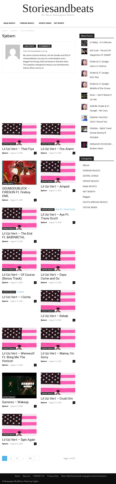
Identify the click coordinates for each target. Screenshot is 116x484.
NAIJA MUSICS (9, 23)
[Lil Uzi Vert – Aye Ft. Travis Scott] (58, 209)
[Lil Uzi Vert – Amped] (58, 172)
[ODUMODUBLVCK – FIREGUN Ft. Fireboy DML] (19, 173)
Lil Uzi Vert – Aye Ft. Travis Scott (55, 216)
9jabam (5, 153)
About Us (26, 476)
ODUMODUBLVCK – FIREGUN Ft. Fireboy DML (16, 192)
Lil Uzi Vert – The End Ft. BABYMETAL (17, 235)
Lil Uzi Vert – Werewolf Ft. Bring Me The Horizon (18, 357)
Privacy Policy (53, 476)
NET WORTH (59, 23)
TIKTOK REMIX (90, 207)
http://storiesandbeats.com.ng (35, 51)
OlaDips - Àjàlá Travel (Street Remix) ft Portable (101, 133)
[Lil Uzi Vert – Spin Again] (19, 425)
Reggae (86, 196)
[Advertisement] (38, 101)
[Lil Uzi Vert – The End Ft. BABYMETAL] (19, 219)
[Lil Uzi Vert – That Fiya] (19, 134)
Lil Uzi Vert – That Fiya (18, 149)
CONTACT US (38, 476)
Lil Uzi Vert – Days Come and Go (53, 276)
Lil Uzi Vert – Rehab (54, 316)
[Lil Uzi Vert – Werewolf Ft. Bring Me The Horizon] (19, 339)
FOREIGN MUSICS (27, 23)
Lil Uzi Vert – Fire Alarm (57, 149)
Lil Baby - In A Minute (100, 42)
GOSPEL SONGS (45, 23)
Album (86, 165)
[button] (110, 23)
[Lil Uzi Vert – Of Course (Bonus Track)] (19, 260)
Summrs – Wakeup (15, 402)
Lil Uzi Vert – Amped (55, 186)
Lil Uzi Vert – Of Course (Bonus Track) (18, 276)
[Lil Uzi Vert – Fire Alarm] (58, 134)
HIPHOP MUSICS (9, 144)
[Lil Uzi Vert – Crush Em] (58, 384)
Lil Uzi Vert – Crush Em (57, 398)
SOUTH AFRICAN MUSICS (95, 202)
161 (30, 458)
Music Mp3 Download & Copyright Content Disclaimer (84, 476)
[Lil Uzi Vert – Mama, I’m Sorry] (58, 339)
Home (4, 30)
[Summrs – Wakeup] (19, 385)
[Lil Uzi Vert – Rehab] (58, 301)
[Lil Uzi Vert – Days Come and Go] (58, 260)
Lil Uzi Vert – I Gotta (16, 297)
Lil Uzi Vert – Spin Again (18, 439)
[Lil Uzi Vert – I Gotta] (19, 291)
